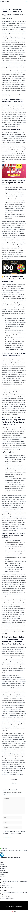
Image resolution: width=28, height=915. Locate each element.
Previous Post (14, 779)
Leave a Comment (6, 14)
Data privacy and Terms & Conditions (10, 857)
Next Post (14, 783)
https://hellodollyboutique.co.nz (9, 728)
